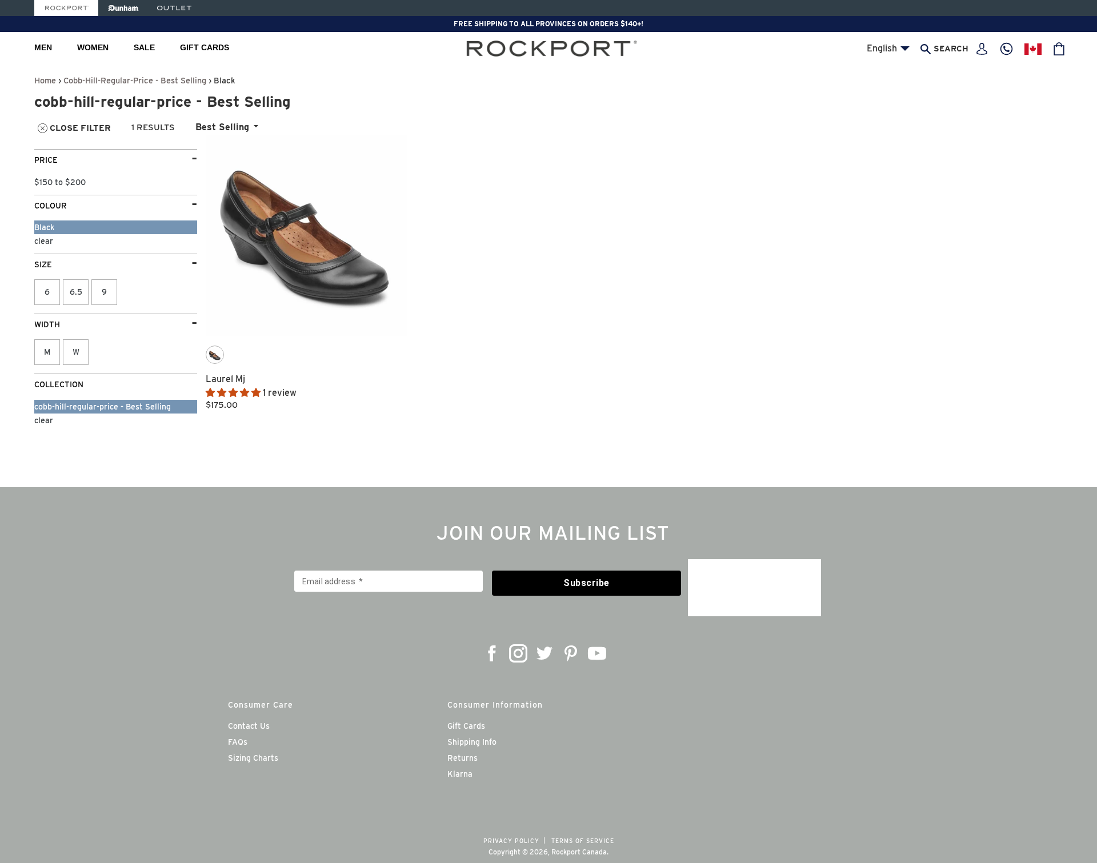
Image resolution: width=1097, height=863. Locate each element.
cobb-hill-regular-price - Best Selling (134, 80)
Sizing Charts (253, 757)
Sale (144, 47)
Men (43, 47)
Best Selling (222, 127)
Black (44, 227)
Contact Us (249, 725)
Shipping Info (472, 741)
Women (93, 47)
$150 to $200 (60, 182)
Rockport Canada (579, 852)
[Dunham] (123, 8)
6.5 (76, 291)
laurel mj (225, 379)
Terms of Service (582, 840)
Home (45, 80)
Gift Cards (204, 47)
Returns (462, 757)
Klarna (460, 773)
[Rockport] (66, 8)
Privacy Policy (511, 840)
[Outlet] (174, 8)
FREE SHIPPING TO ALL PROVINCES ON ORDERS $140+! (548, 23)
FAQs (237, 741)
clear (43, 241)
